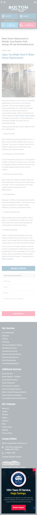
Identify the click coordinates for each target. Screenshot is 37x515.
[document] (18, 257)
